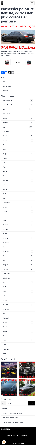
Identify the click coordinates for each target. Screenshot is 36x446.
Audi (17, 109)
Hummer (17, 176)
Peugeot (17, 265)
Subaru (17, 331)
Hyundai (17, 180)
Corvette (17, 145)
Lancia (17, 211)
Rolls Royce (17, 278)
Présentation (7, 82)
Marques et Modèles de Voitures (17, 413)
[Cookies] (4, 442)
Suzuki (17, 336)
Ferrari (17, 158)
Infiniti (17, 185)
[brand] (2, 3)
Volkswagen (17, 349)
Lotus (17, 220)
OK (32, 403)
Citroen (17, 140)
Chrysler (17, 136)
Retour (18, 62)
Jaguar (17, 189)
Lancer (17, 207)
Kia (17, 198)
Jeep (17, 194)
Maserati (17, 229)
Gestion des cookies (18, 443)
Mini (17, 247)
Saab (17, 282)
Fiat (17, 162)
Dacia (17, 149)
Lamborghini (17, 202)
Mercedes (17, 242)
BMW (17, 127)
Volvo (17, 353)
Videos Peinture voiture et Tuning (17, 422)
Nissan (17, 256)
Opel (17, 260)
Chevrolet (17, 131)
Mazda (17, 234)
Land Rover (17, 273)
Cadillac (17, 118)
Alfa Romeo (17, 114)
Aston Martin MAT (17, 105)
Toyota (17, 345)
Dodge (17, 154)
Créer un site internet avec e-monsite (18, 435)
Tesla (17, 340)
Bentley (17, 123)
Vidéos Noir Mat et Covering (17, 418)
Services (5, 90)
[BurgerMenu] (32, 3)
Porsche (17, 269)
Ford (17, 167)
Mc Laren (17, 238)
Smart (17, 327)
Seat (17, 287)
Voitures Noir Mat (17, 100)
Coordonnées (7, 86)
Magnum (17, 225)
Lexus (17, 216)
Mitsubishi (17, 251)
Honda (17, 171)
